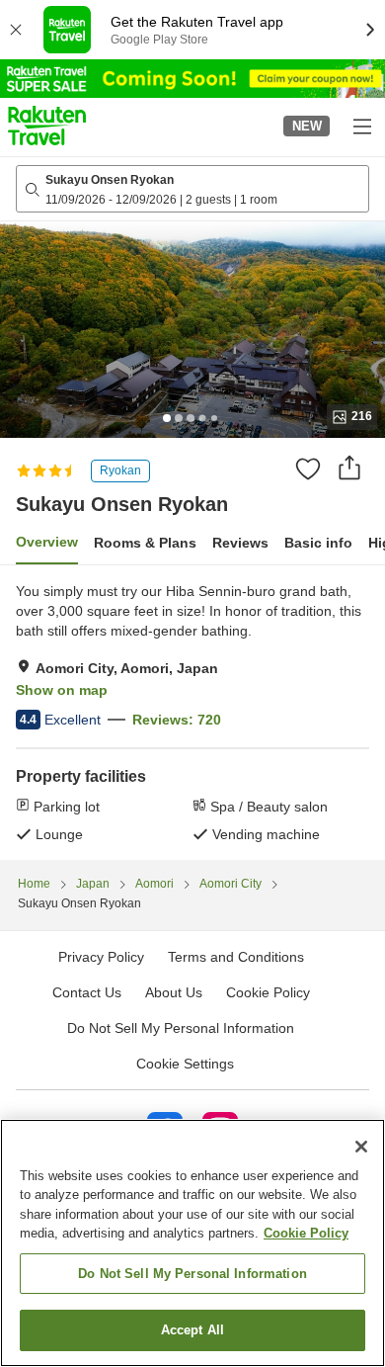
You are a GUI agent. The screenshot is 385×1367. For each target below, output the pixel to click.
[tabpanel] (192, 712)
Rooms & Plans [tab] (145, 543)
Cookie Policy (306, 1233)
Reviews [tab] (240, 543)
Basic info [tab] (318, 543)
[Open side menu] (361, 125)
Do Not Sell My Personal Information (192, 1273)
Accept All (192, 1330)
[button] (47, 125)
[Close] (361, 1146)
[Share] (349, 467)
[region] (192, 1243)
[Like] (308, 468)
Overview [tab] (47, 542)
